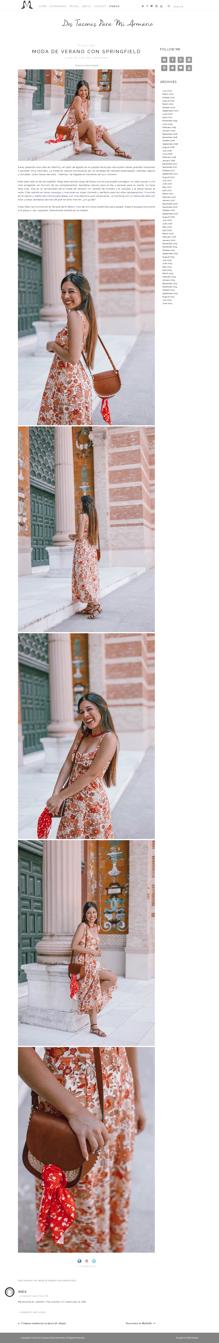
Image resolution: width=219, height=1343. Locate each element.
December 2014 (169, 283)
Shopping (100, 58)
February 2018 (169, 157)
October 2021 (168, 97)
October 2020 (168, 107)
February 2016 (169, 237)
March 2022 (168, 94)
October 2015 (168, 250)
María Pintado (91, 65)
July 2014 (166, 300)
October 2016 (168, 210)
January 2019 (168, 130)
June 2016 (167, 223)
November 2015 (169, 247)
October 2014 (168, 290)
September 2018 (170, 144)
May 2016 (167, 227)
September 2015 (170, 253)
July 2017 (166, 180)
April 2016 (167, 230)
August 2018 (168, 147)
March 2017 (167, 193)
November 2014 (169, 287)
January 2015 (168, 280)
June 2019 (167, 124)
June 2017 (167, 184)
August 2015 (168, 257)
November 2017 (169, 167)
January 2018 (168, 160)
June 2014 (167, 303)
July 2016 (167, 220)
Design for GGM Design (187, 1338)
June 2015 (167, 263)
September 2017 (170, 174)
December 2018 (169, 134)
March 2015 (167, 273)
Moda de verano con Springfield (86, 51)
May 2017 (166, 187)
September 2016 (170, 214)
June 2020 (167, 114)
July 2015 (166, 260)
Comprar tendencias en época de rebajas (42, 1323)
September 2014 (170, 293)
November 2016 (169, 207)
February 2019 (169, 127)
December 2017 (169, 164)
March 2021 (167, 104)
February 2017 (169, 197)
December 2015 (169, 243)
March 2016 (167, 233)
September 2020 (170, 111)
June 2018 (167, 154)
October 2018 (168, 140)
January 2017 (168, 200)
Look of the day (78, 58)
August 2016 (168, 217)
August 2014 (168, 296)
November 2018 (169, 137)
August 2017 (168, 177)
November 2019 (169, 120)
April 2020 (167, 117)
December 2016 (169, 204)
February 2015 (169, 277)
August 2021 (168, 101)
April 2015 (167, 270)
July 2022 (167, 91)
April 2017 (167, 190)
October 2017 (168, 170)
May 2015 (166, 267)
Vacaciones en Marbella (140, 1323)
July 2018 (167, 150)
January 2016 (168, 240)
